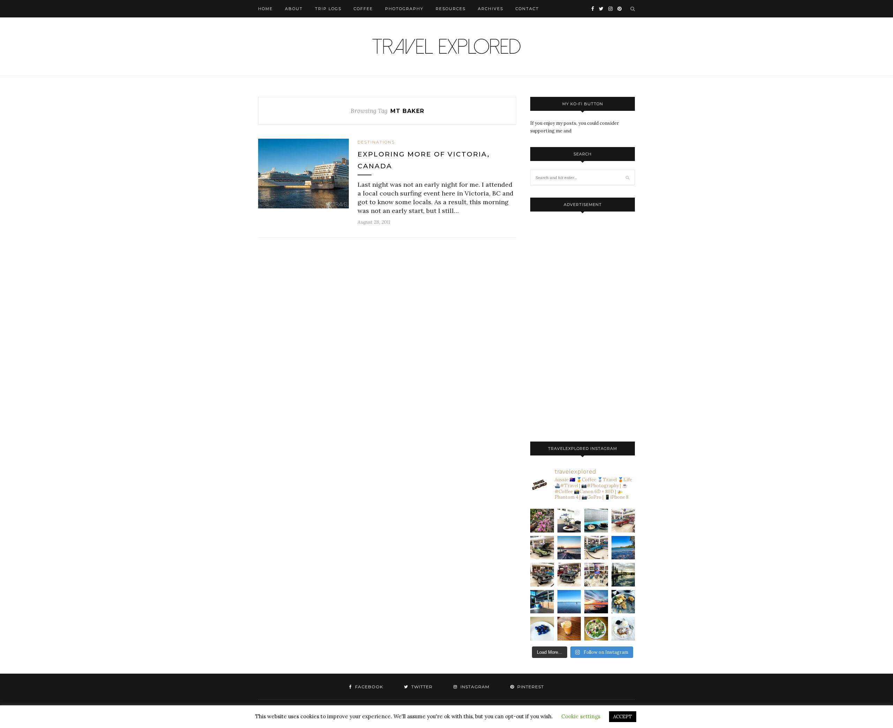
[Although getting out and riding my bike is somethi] (623, 548)
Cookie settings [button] (580, 716)
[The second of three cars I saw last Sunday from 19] (542, 548)
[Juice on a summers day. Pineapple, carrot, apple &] (569, 629)
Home (265, 8)
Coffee (363, 8)
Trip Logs (328, 8)
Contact (527, 8)
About (294, 8)
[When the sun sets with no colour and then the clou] (596, 602)
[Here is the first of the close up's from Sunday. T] (569, 575)
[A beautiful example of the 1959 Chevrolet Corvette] (542, 575)
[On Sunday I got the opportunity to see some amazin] (596, 575)
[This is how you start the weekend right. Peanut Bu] (569, 520)
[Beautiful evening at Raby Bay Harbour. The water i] (623, 575)
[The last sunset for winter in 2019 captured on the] (569, 548)
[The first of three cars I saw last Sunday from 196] (596, 548)
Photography (404, 8)
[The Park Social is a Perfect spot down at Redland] (542, 602)
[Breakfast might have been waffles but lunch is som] (596, 629)
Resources (451, 8)
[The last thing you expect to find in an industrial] (542, 520)
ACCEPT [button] (622, 717)
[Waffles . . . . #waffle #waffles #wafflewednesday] (623, 629)
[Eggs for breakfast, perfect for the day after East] (542, 629)
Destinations (376, 142)
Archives (490, 8)
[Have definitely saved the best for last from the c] (623, 520)
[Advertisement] (582, 324)
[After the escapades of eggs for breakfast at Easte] (623, 602)
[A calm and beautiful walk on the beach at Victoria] (569, 602)
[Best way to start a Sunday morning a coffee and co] (596, 520)
